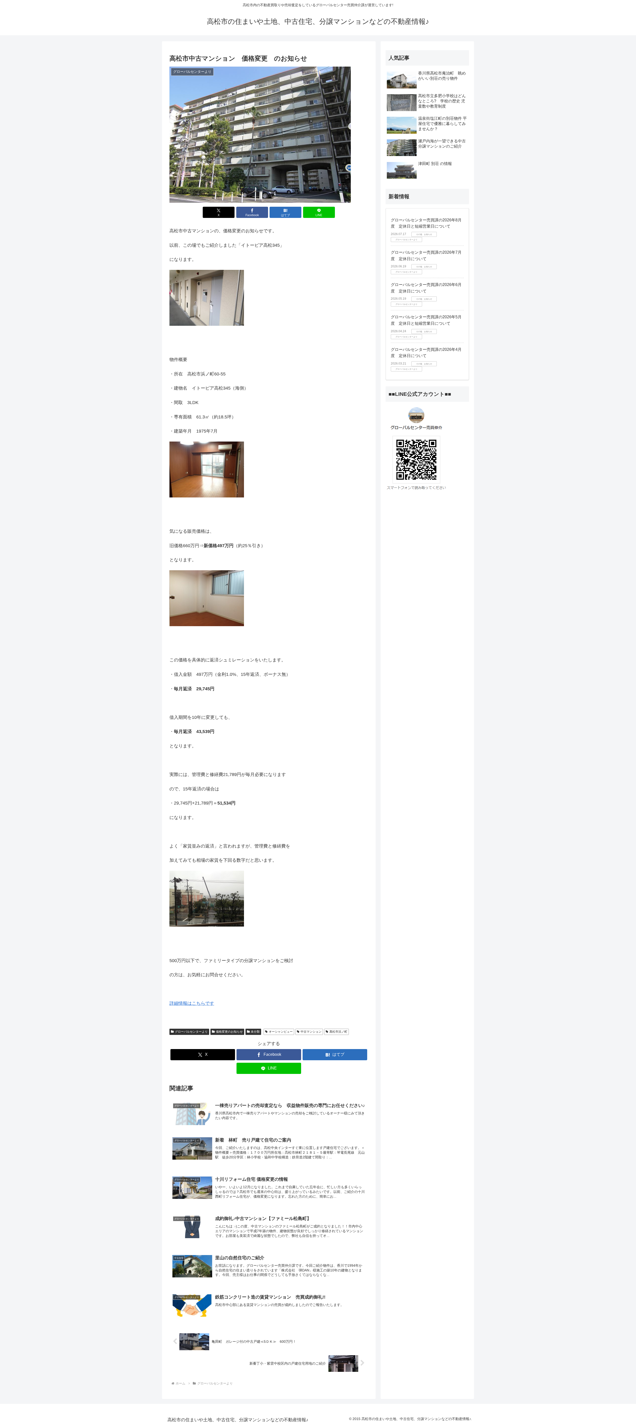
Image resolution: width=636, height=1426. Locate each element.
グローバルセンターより (191, 1031)
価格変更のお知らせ (229, 1031)
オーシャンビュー (281, 1031)
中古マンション (311, 1031)
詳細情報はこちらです (191, 1003)
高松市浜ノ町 (338, 1031)
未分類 (255, 1031)
